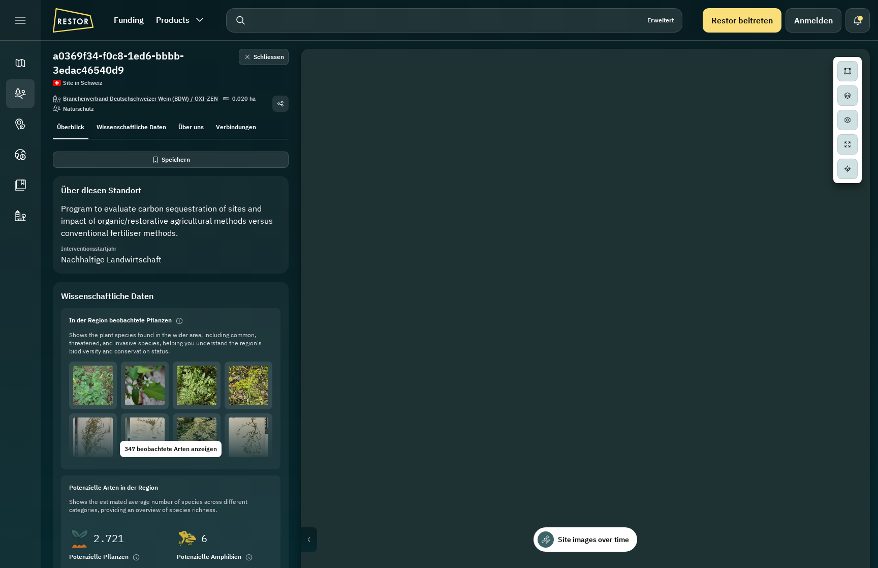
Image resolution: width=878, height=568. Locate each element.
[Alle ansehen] (847, 144)
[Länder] (20, 154)
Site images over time (593, 539)
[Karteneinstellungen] (847, 120)
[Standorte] (20, 93)
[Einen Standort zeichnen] (847, 71)
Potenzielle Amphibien (209, 556)
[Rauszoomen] (847, 213)
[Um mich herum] (847, 169)
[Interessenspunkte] (20, 124)
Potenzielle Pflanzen (99, 556)
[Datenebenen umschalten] (847, 95)
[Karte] (20, 63)
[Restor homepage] (73, 20)
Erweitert (660, 20)
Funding (129, 20)
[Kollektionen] (20, 185)
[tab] (70, 126)
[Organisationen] (20, 215)
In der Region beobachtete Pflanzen (120, 320)
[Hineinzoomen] (847, 193)
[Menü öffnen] (20, 20)
